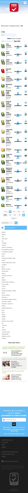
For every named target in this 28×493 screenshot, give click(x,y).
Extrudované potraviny (8, 249)
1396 (15, 215)
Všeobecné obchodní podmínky (10, 451)
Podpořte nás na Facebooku (10, 461)
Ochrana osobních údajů (8, 454)
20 (2, 168)
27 (2, 161)
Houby (3, 254)
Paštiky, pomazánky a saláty (9, 290)
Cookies (4, 456)
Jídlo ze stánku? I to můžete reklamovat (14, 359)
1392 (19, 211)
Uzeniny (4, 329)
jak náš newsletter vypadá (17, 433)
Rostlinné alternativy (7, 308)
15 (2, 85)
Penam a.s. (8, 157)
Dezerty (4, 245)
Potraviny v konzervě (7, 303)
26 (2, 52)
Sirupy (3, 314)
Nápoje (4, 280)
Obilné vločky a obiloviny (8, 282)
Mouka (3, 273)
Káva (3, 256)
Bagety (4, 234)
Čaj (2, 241)
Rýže (3, 312)
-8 (2, 69)
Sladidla (4, 316)
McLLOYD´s (8, 87)
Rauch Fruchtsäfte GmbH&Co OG (9, 192)
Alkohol (3, 232)
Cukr (3, 236)
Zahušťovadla (5, 334)
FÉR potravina (4, 26)
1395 (10, 215)
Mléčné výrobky (6, 269)
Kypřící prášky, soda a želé (8, 262)
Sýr (3, 323)
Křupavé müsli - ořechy (8, 122)
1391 (14, 211)
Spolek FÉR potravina (7, 440)
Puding (3, 306)
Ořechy (4, 286)
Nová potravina (10, 227)
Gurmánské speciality (7, 251)
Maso (3, 267)
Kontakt (4, 447)
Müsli (3, 277)
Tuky (3, 327)
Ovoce (3, 288)
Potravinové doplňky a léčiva (9, 299)
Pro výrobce (5, 442)
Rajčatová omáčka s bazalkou (9, 170)
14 (2, 91)
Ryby (3, 310)
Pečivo (3, 293)
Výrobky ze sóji (6, 332)
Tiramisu (8, 149)
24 (2, 113)
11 (2, 155)
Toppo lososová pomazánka (9, 78)
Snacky (3, 319)
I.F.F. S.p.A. (8, 150)
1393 (23, 211)
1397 (20, 215)
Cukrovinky (4, 238)
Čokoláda (4, 243)
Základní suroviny (6, 336)
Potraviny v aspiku (6, 301)
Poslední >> (14, 218)
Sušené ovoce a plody (7, 321)
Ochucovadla (5, 284)
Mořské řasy (5, 271)
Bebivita (8, 204)
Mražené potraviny (7, 275)
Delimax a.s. (8, 81)
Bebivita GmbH (9, 206)
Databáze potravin (14, 26)
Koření (3, 260)
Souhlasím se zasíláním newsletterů (15, 427)
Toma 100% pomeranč (9, 61)
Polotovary (4, 297)
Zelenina (4, 338)
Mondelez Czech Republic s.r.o (9, 182)
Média (3, 444)
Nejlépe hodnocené (7, 41)
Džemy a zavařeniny (7, 247)
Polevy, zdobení (6, 295)
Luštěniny (4, 264)
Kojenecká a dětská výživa (8, 258)
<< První (5, 211)
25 (2, 44)
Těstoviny (4, 325)
